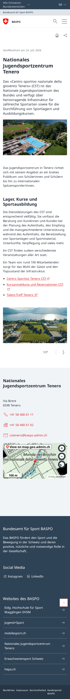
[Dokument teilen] (65, 35)
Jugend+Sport (14, 623)
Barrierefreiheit (38, 690)
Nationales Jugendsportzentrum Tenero (27, 646)
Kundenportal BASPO (54, 692)
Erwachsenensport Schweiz (23, 659)
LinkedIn (37, 576)
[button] (64, 603)
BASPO (16, 21)
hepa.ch (10, 669)
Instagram (15, 576)
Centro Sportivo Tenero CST (26, 279)
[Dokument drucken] (57, 35)
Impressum (22, 690)
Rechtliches (9, 690)
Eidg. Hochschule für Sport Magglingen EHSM (23, 610)
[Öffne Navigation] (64, 21)
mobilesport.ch (15, 633)
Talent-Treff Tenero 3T (22, 295)
